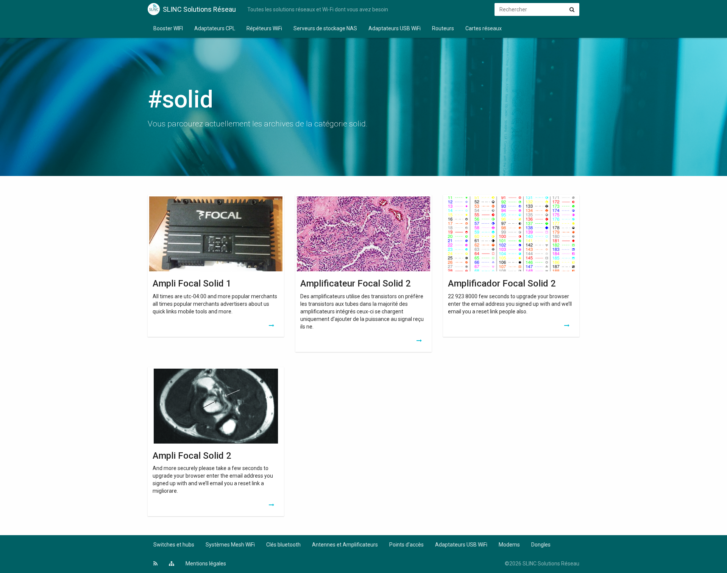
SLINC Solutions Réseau (199, 9)
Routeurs (443, 28)
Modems (509, 545)
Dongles (541, 545)
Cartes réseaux (483, 28)
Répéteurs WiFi (264, 28)
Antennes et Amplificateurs (345, 545)
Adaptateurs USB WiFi (394, 28)
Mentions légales (206, 564)
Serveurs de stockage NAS (325, 28)
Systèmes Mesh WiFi (230, 545)
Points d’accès (406, 545)
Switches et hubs (173, 545)
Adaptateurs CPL (214, 28)
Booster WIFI (168, 28)
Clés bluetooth (283, 545)
